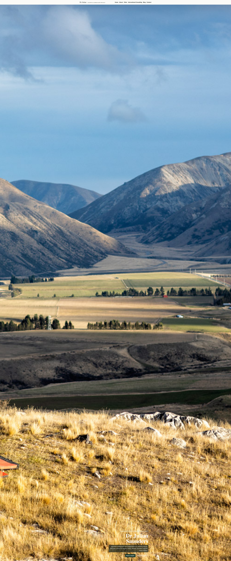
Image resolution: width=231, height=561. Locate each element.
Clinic (125, 2)
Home (116, 2)
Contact (149, 2)
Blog (144, 2)
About (121, 2)
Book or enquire (130, 555)
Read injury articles (142, 555)
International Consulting (135, 2)
